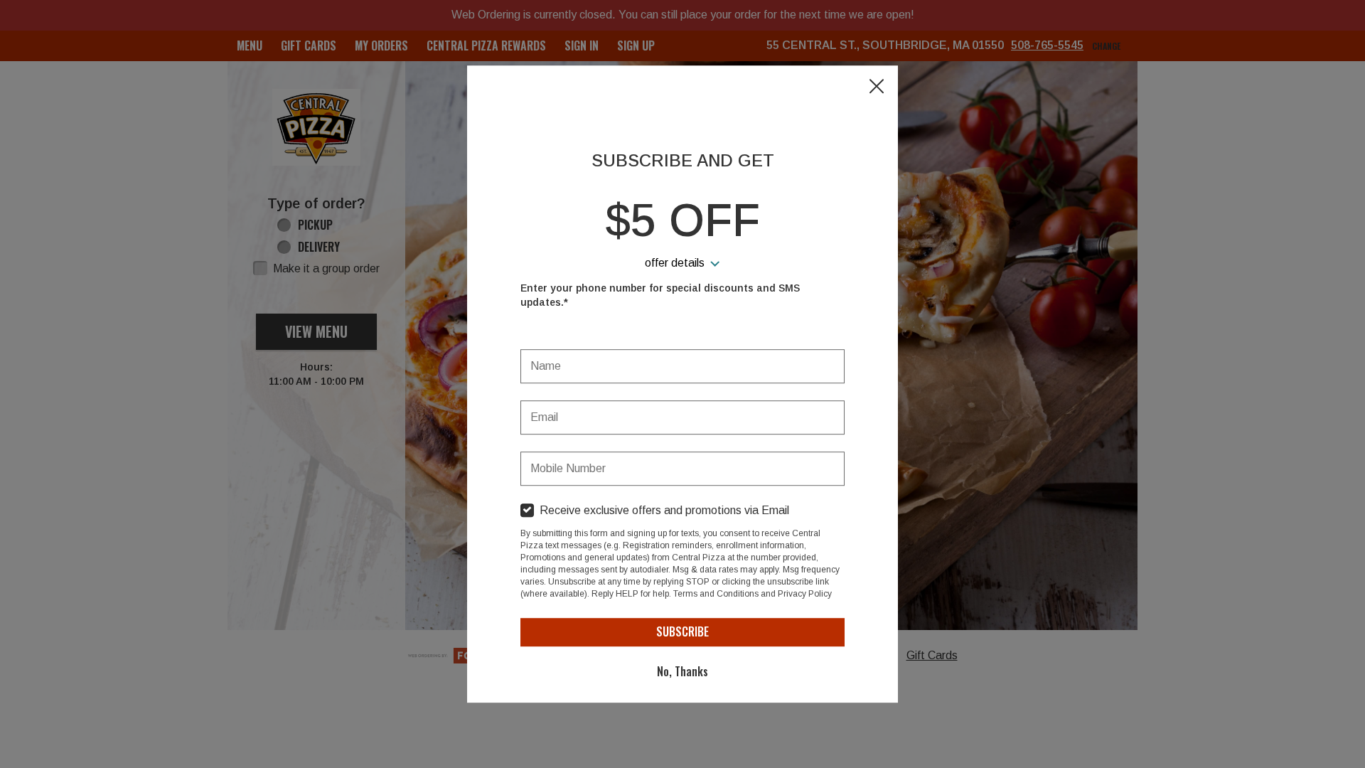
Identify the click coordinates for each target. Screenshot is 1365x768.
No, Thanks (682, 671)
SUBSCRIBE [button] (682, 631)
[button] (876, 87)
